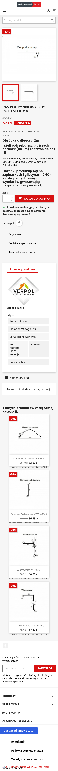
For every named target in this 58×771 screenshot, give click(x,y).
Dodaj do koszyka (34, 199)
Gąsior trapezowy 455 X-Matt (29, 458)
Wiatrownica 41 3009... (29, 569)
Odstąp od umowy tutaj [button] (19, 730)
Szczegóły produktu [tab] (22, 269)
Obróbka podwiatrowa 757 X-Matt (29, 514)
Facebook (5, 645)
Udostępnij (19, 223)
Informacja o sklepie (17, 721)
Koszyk (39, 4)
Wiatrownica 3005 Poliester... (29, 625)
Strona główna (25, 4)
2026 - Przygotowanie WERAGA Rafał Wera (25, 766)
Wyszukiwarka (35, 4)
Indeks (11, 307)
